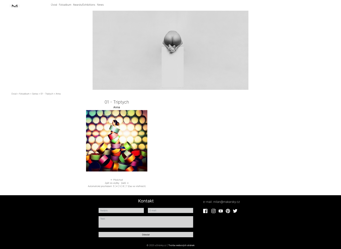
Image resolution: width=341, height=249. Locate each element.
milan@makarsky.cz (226, 201)
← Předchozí (117, 179)
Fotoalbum (65, 4)
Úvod (54, 4)
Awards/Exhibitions (84, 4)
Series (35, 93)
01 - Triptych (47, 93)
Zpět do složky (112, 183)
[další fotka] (188, 141)
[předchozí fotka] (45, 141)
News (100, 4)
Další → (125, 183)
